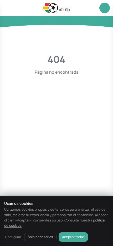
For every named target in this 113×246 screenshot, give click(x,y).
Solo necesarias (40, 236)
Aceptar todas (73, 236)
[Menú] (8, 8)
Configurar (13, 237)
